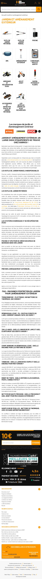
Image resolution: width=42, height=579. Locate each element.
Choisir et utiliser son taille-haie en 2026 (10, 535)
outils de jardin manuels (11, 186)
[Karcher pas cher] (20, 131)
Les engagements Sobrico (7, 497)
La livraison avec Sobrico (7, 499)
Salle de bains (35, 569)
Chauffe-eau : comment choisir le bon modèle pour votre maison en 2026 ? (17, 541)
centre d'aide (17, 556)
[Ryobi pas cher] (31, 131)
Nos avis (3, 505)
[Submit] (38, 9)
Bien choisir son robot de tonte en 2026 (10, 532)
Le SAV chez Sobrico (6, 503)
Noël (21, 574)
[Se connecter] (35, 3)
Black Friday (7, 574)
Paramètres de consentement (14, 565)
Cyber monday (15, 574)
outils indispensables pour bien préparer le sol (19, 160)
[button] (4, 3)
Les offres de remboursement (8, 521)
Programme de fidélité (6, 501)
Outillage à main (31, 567)
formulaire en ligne (12, 554)
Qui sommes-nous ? (6, 492)
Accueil (4, 15)
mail (6, 551)
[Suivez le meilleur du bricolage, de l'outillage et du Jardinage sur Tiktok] (21, 471)
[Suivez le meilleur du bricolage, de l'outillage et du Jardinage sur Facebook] (6, 471)
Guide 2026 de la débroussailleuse (9, 534)
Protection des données (7, 519)
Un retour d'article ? (6, 517)
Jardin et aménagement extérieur (11, 569)
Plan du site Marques (9, 567)
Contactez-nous (5, 513)
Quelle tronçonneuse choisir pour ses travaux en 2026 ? (13, 530)
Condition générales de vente (15, 563)
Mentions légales (27, 563)
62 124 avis (38, 477)
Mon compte (4, 512)
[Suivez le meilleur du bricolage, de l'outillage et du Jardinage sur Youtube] (15, 471)
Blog (34, 574)
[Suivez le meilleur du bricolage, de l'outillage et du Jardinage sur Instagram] (10, 471)
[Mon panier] (39, 3)
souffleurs (4, 206)
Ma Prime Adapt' (5, 523)
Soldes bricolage (27, 574)
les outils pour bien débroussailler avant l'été (25, 204)
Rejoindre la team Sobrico (7, 495)
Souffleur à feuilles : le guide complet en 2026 (11, 537)
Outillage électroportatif (21, 567)
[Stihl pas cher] (9, 131)
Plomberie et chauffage (25, 569)
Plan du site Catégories (27, 565)
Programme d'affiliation (6, 493)
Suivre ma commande (6, 515)
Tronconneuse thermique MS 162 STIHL (25, 202)
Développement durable (21, 576)
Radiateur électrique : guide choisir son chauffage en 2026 (14, 539)
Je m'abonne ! (36, 442)
